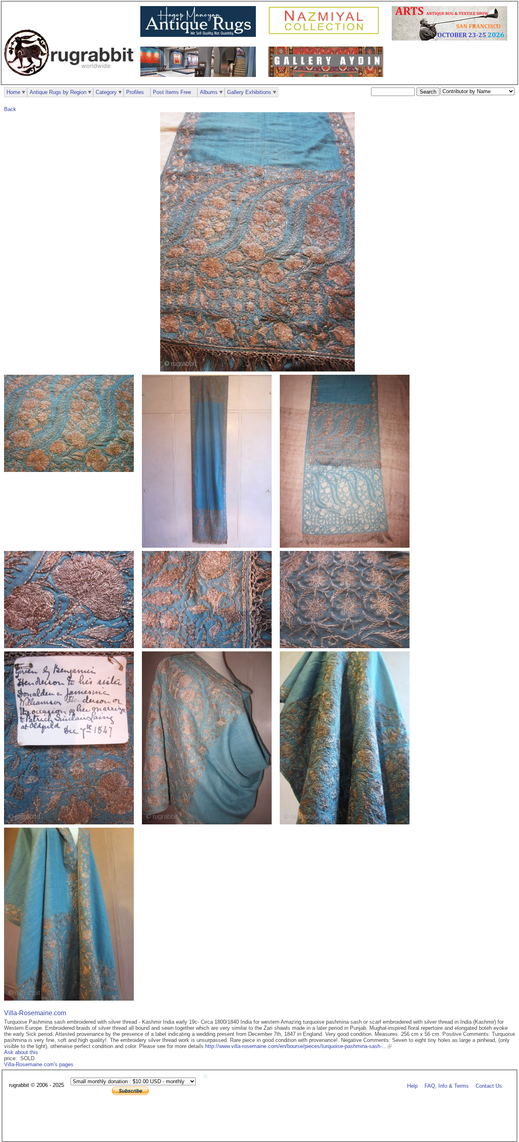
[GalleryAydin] (200, 75)
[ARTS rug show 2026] (451, 39)
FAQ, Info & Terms (447, 1085)
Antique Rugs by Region (58, 92)
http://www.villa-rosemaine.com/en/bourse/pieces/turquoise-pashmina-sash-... (296, 1046)
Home (13, 92)
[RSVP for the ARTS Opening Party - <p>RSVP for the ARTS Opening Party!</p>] (208, 1077)
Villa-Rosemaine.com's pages (38, 1064)
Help (412, 1085)
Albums (209, 92)
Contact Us (489, 1085)
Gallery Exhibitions (249, 92)
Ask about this (21, 1052)
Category (106, 92)
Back (10, 109)
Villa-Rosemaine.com (35, 1013)
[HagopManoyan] (200, 35)
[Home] (71, 80)
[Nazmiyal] (326, 33)
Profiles (135, 92)
